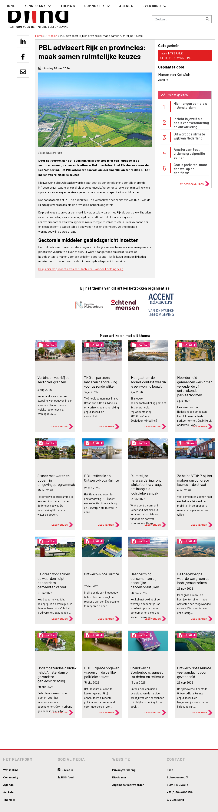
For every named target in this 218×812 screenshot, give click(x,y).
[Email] (23, 72)
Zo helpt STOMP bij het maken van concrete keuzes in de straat (194, 480)
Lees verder (60, 426)
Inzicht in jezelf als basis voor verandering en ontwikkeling (191, 123)
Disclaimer (119, 777)
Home (10, 6)
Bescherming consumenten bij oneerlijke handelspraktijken (145, 580)
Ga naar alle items (192, 183)
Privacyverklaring (124, 770)
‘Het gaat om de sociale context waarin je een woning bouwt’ (148, 381)
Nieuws (190, 443)
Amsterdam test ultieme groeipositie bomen (189, 153)
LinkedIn (67, 770)
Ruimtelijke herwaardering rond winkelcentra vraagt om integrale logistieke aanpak (146, 484)
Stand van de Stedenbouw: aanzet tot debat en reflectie (147, 672)
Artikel (50, 345)
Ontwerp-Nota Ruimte (101, 574)
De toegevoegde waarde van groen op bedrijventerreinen (193, 578)
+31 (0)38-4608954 (180, 792)
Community (10, 777)
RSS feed (67, 777)
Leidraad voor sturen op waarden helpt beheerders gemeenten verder (53, 580)
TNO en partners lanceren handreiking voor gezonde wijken (100, 381)
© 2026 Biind (175, 799)
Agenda (126, 6)
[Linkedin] (23, 41)
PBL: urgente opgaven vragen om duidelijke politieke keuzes (101, 672)
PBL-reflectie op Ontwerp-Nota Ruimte (101, 478)
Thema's (67, 6)
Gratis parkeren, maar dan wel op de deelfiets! (190, 169)
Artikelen (51, 35)
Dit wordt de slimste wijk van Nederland (189, 136)
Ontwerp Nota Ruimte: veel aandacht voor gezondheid (194, 672)
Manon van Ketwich (174, 74)
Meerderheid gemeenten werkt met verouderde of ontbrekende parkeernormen (194, 386)
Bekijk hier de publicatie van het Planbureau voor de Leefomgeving (80, 269)
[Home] (38, 15)
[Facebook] (23, 57)
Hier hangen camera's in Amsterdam (190, 105)
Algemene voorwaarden (128, 784)
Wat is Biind (11, 770)
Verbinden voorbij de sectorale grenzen (53, 379)
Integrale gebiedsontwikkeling (176, 55)
